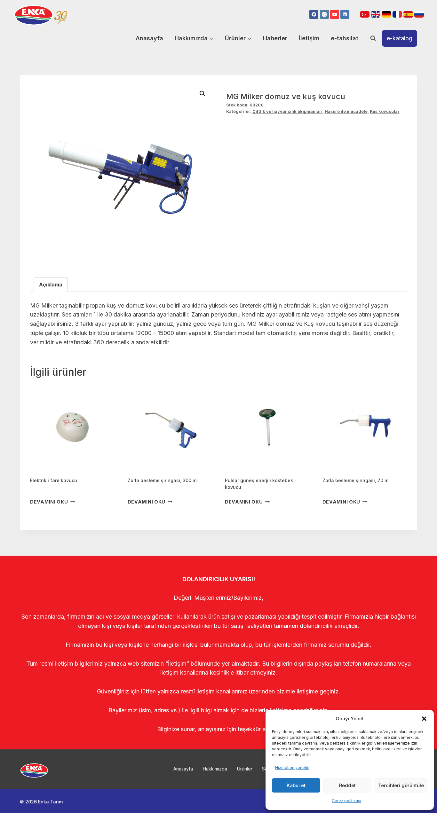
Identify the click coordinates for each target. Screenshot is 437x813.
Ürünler (244, 768)
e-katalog (399, 38)
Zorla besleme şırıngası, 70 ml (356, 480)
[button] (424, 718)
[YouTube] (334, 14)
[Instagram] (324, 14)
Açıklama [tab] (50, 284)
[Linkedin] (344, 14)
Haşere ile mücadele (346, 111)
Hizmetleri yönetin (292, 767)
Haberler (275, 38)
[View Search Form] (373, 38)
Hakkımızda (215, 768)
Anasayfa (149, 38)
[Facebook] (313, 14)
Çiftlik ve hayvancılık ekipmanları (287, 111)
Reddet (347, 785)
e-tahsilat (344, 38)
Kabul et (296, 785)
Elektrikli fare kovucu (53, 480)
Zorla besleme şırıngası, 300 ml (163, 480)
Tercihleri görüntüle (401, 785)
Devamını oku (49, 501)
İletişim (309, 38)
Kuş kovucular (385, 111)
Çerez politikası (346, 800)
